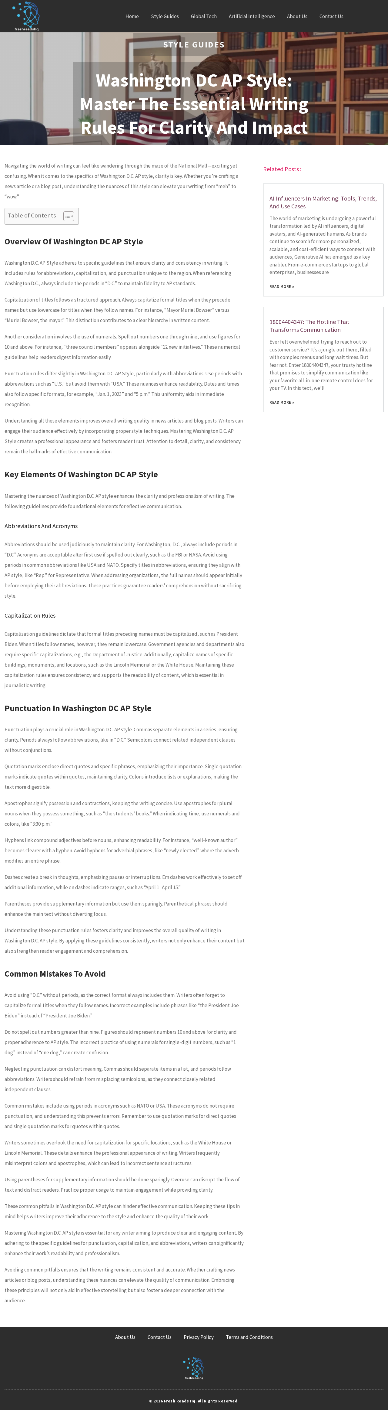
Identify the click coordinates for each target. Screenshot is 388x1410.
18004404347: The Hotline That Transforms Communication (309, 325)
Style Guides (165, 16)
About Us (297, 16)
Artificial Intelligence (252, 16)
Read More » (281, 286)
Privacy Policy (199, 1337)
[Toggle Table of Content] (65, 216)
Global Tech (204, 16)
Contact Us (331, 16)
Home (132, 16)
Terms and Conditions (249, 1337)
